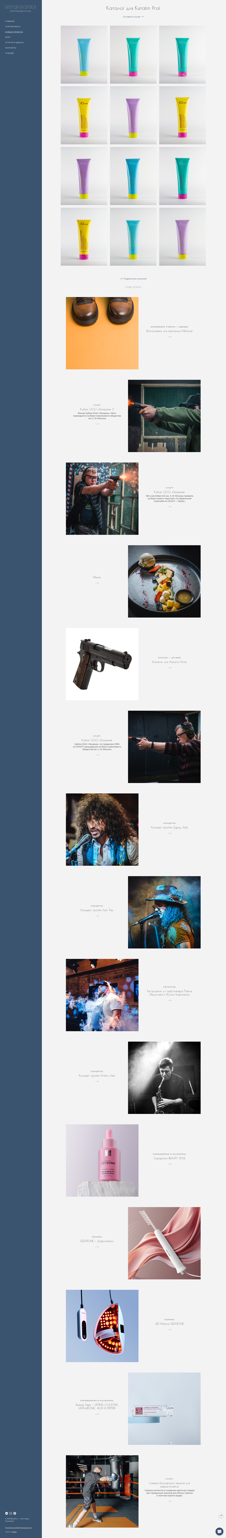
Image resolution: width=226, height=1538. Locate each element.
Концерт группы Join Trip (97, 910)
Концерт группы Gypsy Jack (169, 827)
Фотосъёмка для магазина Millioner (169, 331)
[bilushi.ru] (20, 8)
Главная (9, 21)
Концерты (169, 823)
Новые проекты (14, 32)
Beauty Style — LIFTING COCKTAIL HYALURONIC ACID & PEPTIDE (97, 1406)
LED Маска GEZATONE (170, 1323)
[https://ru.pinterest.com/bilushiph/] (14, 1513)
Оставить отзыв (131, 17)
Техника (97, 1237)
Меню (97, 577)
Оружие (176, 658)
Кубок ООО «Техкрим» (169, 492)
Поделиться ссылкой (134, 279)
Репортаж (169, 987)
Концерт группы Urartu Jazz (97, 1075)
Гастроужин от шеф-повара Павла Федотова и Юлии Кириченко (169, 992)
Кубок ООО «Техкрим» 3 (97, 409)
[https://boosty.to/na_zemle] (10, 1513)
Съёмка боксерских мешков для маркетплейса (169, 1484)
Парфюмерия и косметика (169, 1154)
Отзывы (9, 53)
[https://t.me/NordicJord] (6, 1513)
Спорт (97, 405)
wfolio (14, 1532)
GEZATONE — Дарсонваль (97, 1241)
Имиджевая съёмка (163, 327)
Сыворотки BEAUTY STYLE (169, 1158)
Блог (8, 37)
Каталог (163, 658)
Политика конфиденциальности (18, 1528)
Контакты (10, 48)
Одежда (183, 327)
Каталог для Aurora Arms (169, 662)
